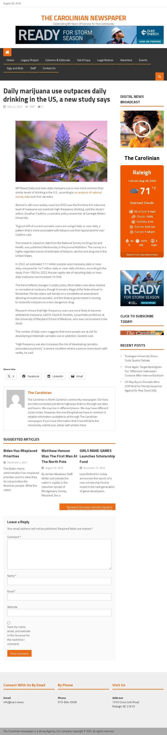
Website (12, 607)
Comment (14, 537)
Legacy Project (29, 60)
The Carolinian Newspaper (83, 18)
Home (10, 60)
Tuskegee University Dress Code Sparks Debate (141, 358)
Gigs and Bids (15, 68)
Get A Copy (83, 60)
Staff (33, 68)
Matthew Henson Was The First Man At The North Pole (59, 456)
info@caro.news (13, 702)
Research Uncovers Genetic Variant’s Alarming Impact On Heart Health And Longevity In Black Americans (89, 507)
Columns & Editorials (57, 60)
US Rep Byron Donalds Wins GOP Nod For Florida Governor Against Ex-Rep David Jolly (143, 386)
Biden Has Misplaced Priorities (20, 453)
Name (11, 575)
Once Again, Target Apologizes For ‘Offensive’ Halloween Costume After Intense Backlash (144, 371)
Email (11, 591)
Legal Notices (105, 60)
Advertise (126, 60)
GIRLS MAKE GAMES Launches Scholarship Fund (97, 456)
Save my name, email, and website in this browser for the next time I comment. (18, 635)
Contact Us (49, 68)
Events (143, 60)
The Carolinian (40, 392)
